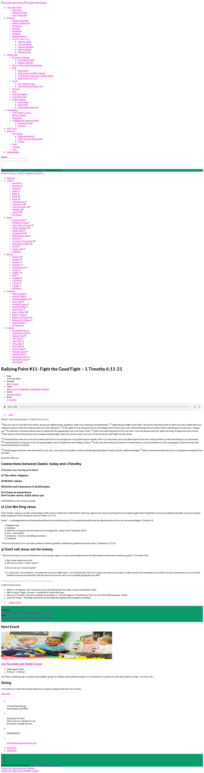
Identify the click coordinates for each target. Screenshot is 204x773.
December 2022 (20, 330)
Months (11, 327)
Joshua (15, 270)
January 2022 (18, 354)
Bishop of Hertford (21, 317)
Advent (15, 188)
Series (10, 217)
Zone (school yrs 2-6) (28, 78)
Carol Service (18, 201)
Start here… (17, 10)
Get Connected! (19, 15)
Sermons (13, 173)
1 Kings (15, 283)
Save (10, 414)
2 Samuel (16, 280)
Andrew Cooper (19, 304)
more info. (6, 693)
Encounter (17, 25)
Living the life (18, 233)
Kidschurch (23, 70)
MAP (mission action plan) (30, 138)
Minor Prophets (19, 227)
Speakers (11, 291)
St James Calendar (21, 57)
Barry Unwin (18, 312)
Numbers (16, 264)
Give (14, 149)
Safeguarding (13, 152)
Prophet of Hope (20, 222)
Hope (15, 246)
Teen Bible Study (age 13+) (30, 86)
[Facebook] (7, 755)
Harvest (16, 238)
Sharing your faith (20, 235)
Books (10, 254)
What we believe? (26, 136)
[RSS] (7, 761)
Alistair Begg (18, 296)
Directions (12, 750)
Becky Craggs (19, 314)
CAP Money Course (21, 112)
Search (4, 156)
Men (14, 91)
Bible (21, 173)
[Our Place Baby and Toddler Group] (56, 658)
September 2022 (20, 333)
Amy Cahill (17, 301)
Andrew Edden (19, 306)
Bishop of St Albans (21, 320)
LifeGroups (23, 102)
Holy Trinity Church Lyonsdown (27, 65)
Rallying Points (14, 394)
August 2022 (18, 335)
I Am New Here (14, 7)
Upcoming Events (26, 60)
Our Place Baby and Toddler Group (21, 663)
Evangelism (23, 389)
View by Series (25, 44)
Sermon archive (19, 36)
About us (11, 131)
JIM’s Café (12, 128)
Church (15, 212)
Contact (16, 146)
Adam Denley (18, 293)
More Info (11, 747)
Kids (14, 67)
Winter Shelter (19, 115)
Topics (10, 180)
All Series (16, 251)
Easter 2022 (18, 230)
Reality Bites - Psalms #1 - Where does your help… (26, 618)
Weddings (17, 31)
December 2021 (20, 356)
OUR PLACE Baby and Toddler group (35, 75)
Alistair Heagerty (20, 298)
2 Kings (15, 285)
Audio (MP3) (15, 602)
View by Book (24, 49)
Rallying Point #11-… (35, 173)
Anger (15, 191)
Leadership (35, 389)
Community (12, 110)
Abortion (16, 185)
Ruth (14, 275)
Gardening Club (25, 123)
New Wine (23, 104)
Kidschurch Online (21, 243)
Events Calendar (25, 62)
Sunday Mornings (20, 20)
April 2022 (17, 346)
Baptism (16, 28)
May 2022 (17, 343)
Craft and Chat (19, 96)
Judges (15, 272)
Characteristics (19, 206)
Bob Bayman (18, 322)
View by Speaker (26, 46)
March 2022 (18, 348)
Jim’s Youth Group (26, 83)
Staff (14, 144)
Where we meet (19, 12)
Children (16, 209)
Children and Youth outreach (25, 120)
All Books (17, 288)
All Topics (17, 214)
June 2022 (17, 341)
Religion (45, 389)
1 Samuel (16, 277)
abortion (16, 183)
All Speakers (18, 325)
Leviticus (16, 262)
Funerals (16, 33)
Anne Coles (17, 309)
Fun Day (22, 125)
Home (4, 173)
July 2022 (16, 338)
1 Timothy (12, 399)
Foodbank (17, 117)
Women (16, 88)
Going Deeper (19, 99)
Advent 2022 (18, 220)
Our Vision (17, 133)
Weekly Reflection (21, 23)
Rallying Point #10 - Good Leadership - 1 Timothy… (27, 612)
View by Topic (24, 41)
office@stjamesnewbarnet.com (21, 743)
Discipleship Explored (28, 107)
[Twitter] (7, 758)
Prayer (21, 141)
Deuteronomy (18, 267)
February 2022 (19, 351)
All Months (17, 362)
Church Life (12, 54)
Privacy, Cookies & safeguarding (45, 765)
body (14, 199)
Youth (15, 81)
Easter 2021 (18, 249)
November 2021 (20, 359)
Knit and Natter (19, 94)
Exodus (15, 259)
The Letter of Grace (21, 225)
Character (17, 204)
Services (11, 17)
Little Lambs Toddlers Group (31, 73)
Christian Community (22, 241)
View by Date (24, 52)
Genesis (16, 256)
